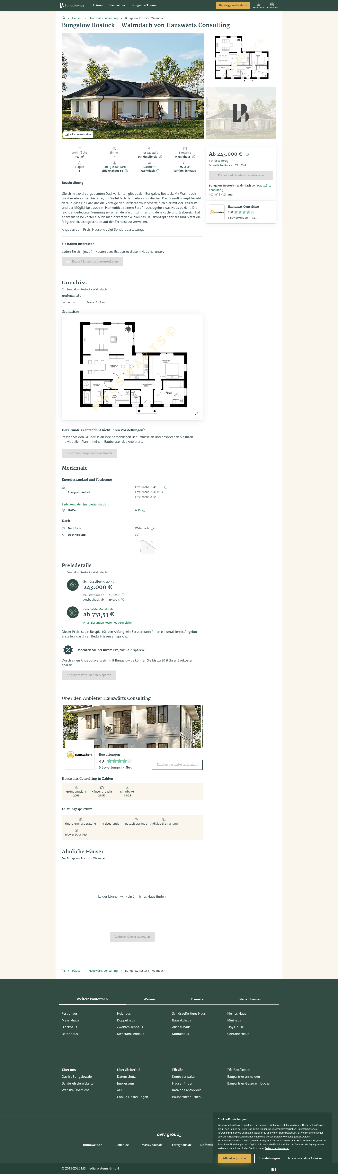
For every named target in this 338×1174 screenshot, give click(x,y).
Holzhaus (124, 1013)
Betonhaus (70, 1034)
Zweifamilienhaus (130, 1027)
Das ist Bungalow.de (77, 1076)
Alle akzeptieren (234, 1158)
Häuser (98, 5)
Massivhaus (70, 1020)
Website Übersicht (75, 1090)
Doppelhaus (126, 1020)
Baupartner (117, 5)
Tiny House (235, 1027)
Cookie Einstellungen (132, 1097)
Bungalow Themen (145, 5)
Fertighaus (70, 1013)
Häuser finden (182, 1083)
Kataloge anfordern (233, 5)
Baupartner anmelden (243, 1076)
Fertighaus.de (181, 1145)
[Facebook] (273, 1168)
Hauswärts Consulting (103, 18)
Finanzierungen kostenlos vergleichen (108, 622)
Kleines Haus (236, 1013)
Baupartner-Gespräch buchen (249, 1083)
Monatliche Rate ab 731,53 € (227, 165)
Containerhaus (238, 1034)
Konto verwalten (184, 1076)
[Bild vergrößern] (196, 414)
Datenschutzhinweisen (277, 1148)
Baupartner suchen (186, 1097)
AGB (120, 1090)
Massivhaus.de (152, 1145)
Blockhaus (69, 1027)
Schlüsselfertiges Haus (189, 1013)
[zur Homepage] (65, 18)
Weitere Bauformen (92, 999)
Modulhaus (180, 1034)
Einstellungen (269, 1158)
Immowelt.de (92, 1145)
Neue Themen (250, 999)
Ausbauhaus (181, 1027)
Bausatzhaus (181, 1020)
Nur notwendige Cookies (305, 1158)
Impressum (125, 1083)
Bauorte (197, 999)
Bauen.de (122, 1145)
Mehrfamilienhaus (130, 1034)
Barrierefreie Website (77, 1083)
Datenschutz (126, 1076)
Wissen (149, 999)
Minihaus (234, 1020)
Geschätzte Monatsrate (98, 609)
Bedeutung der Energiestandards (84, 504)
